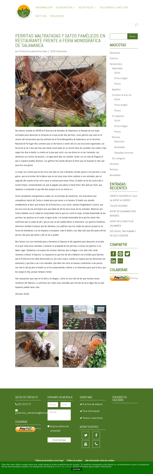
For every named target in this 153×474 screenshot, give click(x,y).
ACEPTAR (76, 469)
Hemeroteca (116, 64)
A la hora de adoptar (93, 404)
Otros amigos (121, 78)
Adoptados (86, 7)
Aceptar (59, 428)
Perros (117, 83)
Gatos (117, 72)
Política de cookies (74, 460)
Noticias (41, 16)
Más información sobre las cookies (99, 460)
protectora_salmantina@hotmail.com (34, 412)
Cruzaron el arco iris (114, 7)
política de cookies (63, 466)
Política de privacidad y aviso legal (49, 460)
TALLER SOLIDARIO (118, 205)
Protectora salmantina (30, 51)
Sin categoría (118, 158)
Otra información (91, 411)
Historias (114, 164)
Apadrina (116, 89)
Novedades (119, 147)
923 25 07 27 (24, 404)
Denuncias (57, 16)
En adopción (64, 7)
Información (43, 7)
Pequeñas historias (123, 152)
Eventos (114, 58)
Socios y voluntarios (93, 418)
